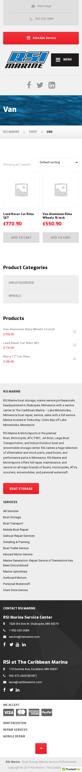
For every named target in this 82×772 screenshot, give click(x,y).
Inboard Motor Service (18, 554)
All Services (10, 511)
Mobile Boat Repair (15, 529)
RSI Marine (13, 762)
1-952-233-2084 (19, 630)
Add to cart (21, 238)
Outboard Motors (14, 577)
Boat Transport (13, 523)
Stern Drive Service (15, 590)
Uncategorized (21, 283)
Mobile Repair (14, 736)
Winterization (14, 723)
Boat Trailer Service (15, 548)
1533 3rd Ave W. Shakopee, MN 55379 (34, 623)
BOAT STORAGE (21, 489)
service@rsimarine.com (24, 636)
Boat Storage (12, 517)
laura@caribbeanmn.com (25, 682)
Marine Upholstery (15, 571)
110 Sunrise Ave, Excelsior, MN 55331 (33, 669)
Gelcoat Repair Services (19, 535)
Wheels (15, 296)
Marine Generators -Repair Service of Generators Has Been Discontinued (38, 563)
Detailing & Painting (16, 542)
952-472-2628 (18, 675)
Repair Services (15, 730)
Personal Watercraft (16, 584)
